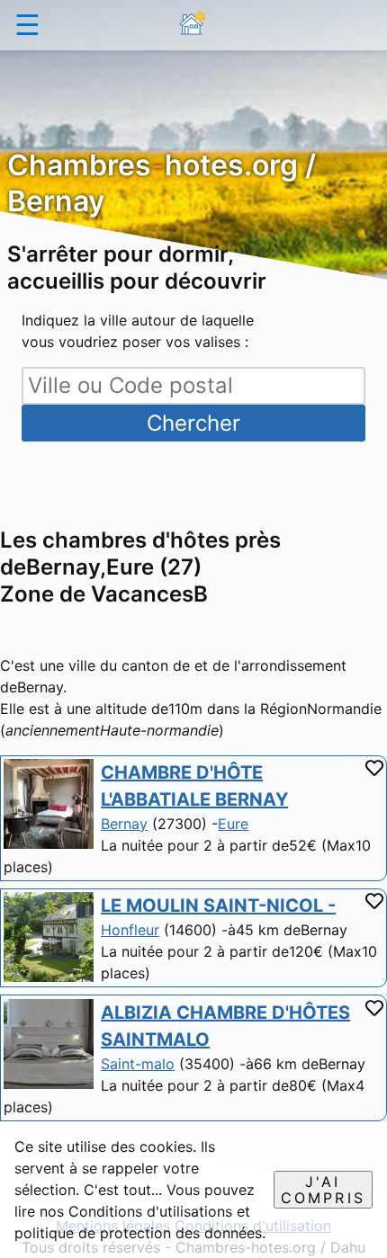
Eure (233, 824)
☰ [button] (27, 24)
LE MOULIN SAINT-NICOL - (218, 905)
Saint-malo (138, 1064)
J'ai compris (323, 1190)
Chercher (193, 423)
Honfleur (130, 930)
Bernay (124, 824)
